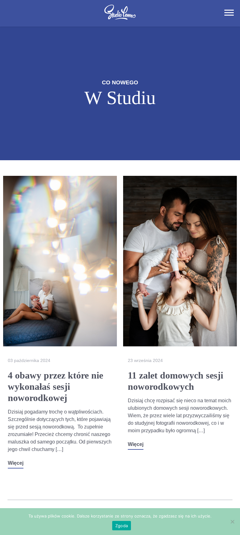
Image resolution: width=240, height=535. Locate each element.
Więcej (15, 463)
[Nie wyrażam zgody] (232, 521)
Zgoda (121, 525)
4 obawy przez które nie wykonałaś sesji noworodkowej (55, 386)
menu (229, 12)
